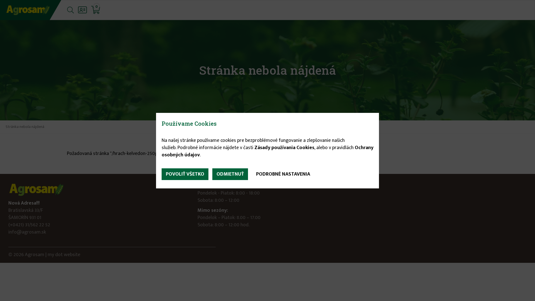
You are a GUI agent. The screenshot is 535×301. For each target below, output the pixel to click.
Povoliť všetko (185, 174)
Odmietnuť (230, 174)
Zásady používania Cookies (284, 148)
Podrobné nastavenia (283, 174)
